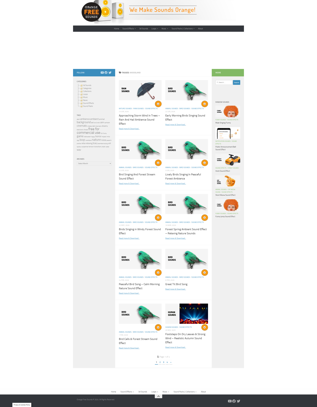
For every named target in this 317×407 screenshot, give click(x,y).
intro (108, 137)
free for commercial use (88, 131)
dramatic (98, 126)
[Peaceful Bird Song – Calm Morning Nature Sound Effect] (140, 259)
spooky (79, 147)
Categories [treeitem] (87, 88)
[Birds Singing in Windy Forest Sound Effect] (140, 204)
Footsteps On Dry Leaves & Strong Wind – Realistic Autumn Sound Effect (185, 338)
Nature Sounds (125, 109)
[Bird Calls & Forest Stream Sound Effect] (140, 314)
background (84, 122)
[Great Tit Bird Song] (186, 259)
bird (95, 123)
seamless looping (103, 143)
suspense (85, 147)
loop (82, 139)
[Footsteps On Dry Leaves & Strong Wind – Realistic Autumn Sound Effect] (186, 314)
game (80, 136)
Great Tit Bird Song (176, 284)
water (107, 147)
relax (84, 143)
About (200, 28)
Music (164, 28)
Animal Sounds (171, 109)
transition (97, 147)
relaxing (89, 143)
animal (102, 119)
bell (92, 123)
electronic (80, 130)
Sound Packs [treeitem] (88, 106)
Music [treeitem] (85, 97)
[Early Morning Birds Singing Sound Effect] (186, 90)
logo (78, 140)
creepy (89, 126)
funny (105, 133)
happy (93, 137)
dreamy (105, 126)
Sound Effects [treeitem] (88, 103)
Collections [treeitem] (87, 91)
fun (102, 133)
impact (104, 137)
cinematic (82, 125)
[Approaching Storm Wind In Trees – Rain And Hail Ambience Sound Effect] (140, 90)
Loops (153, 28)
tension (91, 147)
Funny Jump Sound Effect (225, 216)
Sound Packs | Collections (182, 28)
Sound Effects (128, 28)
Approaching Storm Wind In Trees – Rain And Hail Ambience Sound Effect (139, 119)
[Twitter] (109, 72)
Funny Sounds (220, 120)
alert (78, 119)
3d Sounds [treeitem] (87, 85)
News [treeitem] (85, 100)
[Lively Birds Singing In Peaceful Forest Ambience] (186, 149)
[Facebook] (106, 72)
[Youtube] (102, 72)
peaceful (108, 140)
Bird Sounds (184, 109)
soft (109, 143)
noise (103, 140)
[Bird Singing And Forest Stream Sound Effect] (140, 149)
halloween (87, 137)
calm (102, 122)
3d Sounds (143, 28)
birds (98, 123)
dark (94, 126)
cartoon (107, 123)
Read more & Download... (129, 128)
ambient (94, 119)
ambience (85, 119)
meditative (88, 140)
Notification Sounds (223, 141)
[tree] (94, 96)
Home (116, 28)
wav (79, 149)
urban (103, 147)
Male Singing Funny (223, 123)
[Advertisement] (158, 50)
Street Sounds (233, 168)
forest (86, 130)
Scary (95, 143)
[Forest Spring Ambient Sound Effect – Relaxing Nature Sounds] (186, 204)
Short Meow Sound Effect (225, 195)
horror (98, 136)
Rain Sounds (138, 109)
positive (79, 143)
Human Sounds (171, 327)
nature (96, 140)
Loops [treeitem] (85, 94)
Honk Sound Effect (222, 171)
